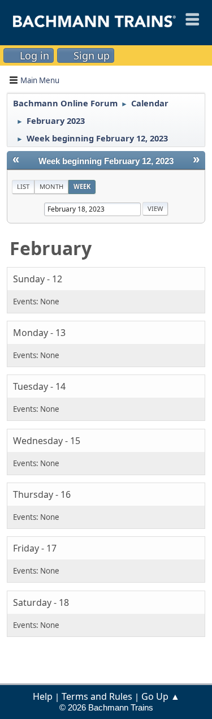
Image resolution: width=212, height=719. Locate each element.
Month (51, 186)
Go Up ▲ (160, 696)
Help (43, 696)
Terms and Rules (97, 696)
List (23, 186)
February (51, 248)
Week (81, 186)
